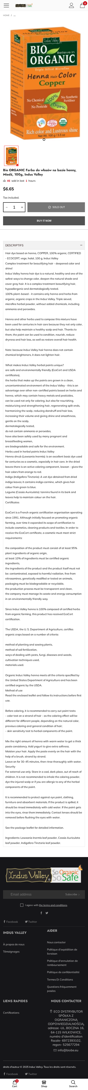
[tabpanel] (44, 82)
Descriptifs (14, 245)
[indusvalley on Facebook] (41, 913)
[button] (6, 207)
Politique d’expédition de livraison (62, 951)
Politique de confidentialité (63, 972)
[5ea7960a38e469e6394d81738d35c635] (44, 82)
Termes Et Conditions (60, 979)
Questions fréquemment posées (62, 988)
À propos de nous (13, 944)
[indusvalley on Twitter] (46, 913)
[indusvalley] (24, 5)
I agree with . (46, 905)
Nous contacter (56, 942)
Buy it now (44, 220)
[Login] (71, 5)
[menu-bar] (8, 5)
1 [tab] (44, 139)
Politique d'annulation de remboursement (62, 963)
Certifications (11, 1012)
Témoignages (11, 951)
